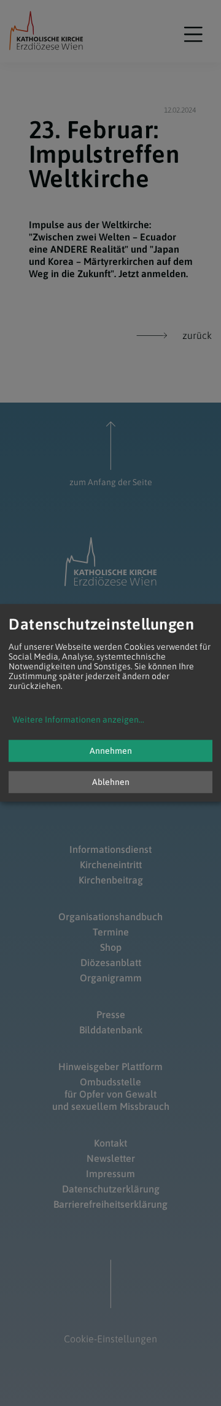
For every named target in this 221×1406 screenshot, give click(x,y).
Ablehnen (111, 782)
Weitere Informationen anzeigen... (78, 720)
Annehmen (111, 751)
